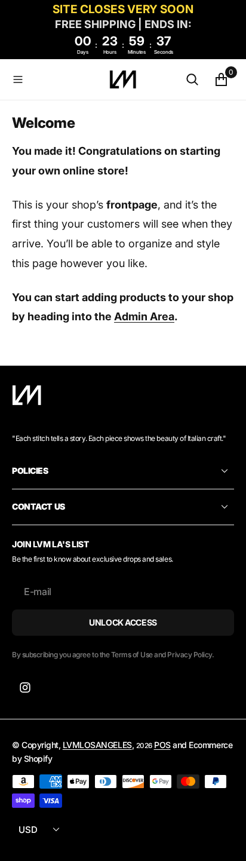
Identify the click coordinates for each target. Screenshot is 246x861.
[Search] (192, 79)
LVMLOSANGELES (97, 745)
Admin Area (144, 316)
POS (162, 745)
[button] (58, 79)
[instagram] (25, 688)
